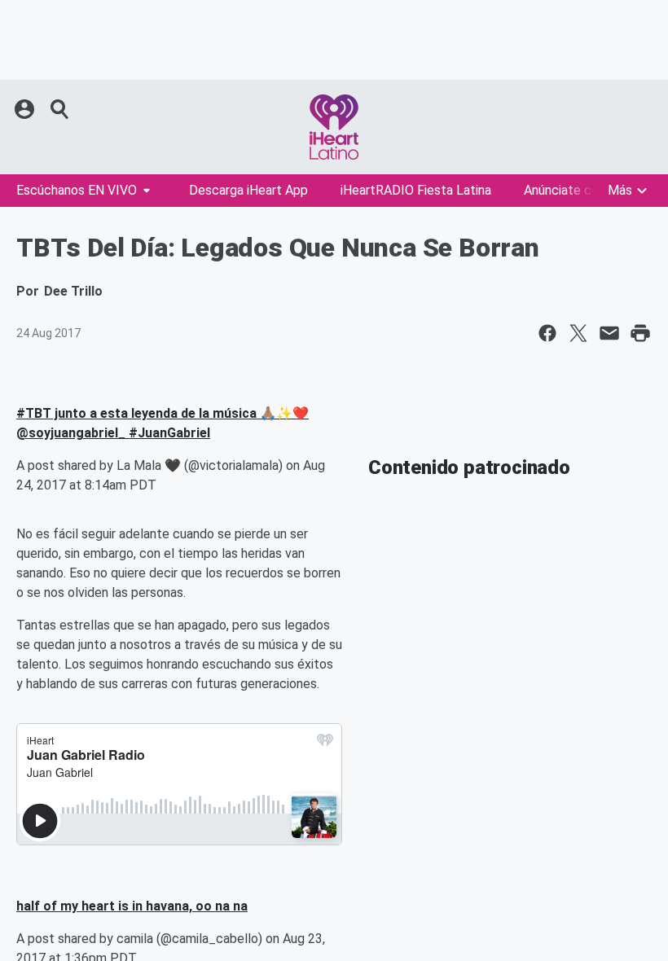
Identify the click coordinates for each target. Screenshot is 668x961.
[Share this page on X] (578, 333)
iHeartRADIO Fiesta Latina (416, 190)
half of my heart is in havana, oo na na (132, 906)
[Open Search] (60, 109)
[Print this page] (640, 333)
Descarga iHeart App (248, 190)
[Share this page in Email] (609, 333)
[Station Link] (334, 127)
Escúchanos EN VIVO (76, 190)
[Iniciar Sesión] (26, 109)
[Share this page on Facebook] (547, 333)
